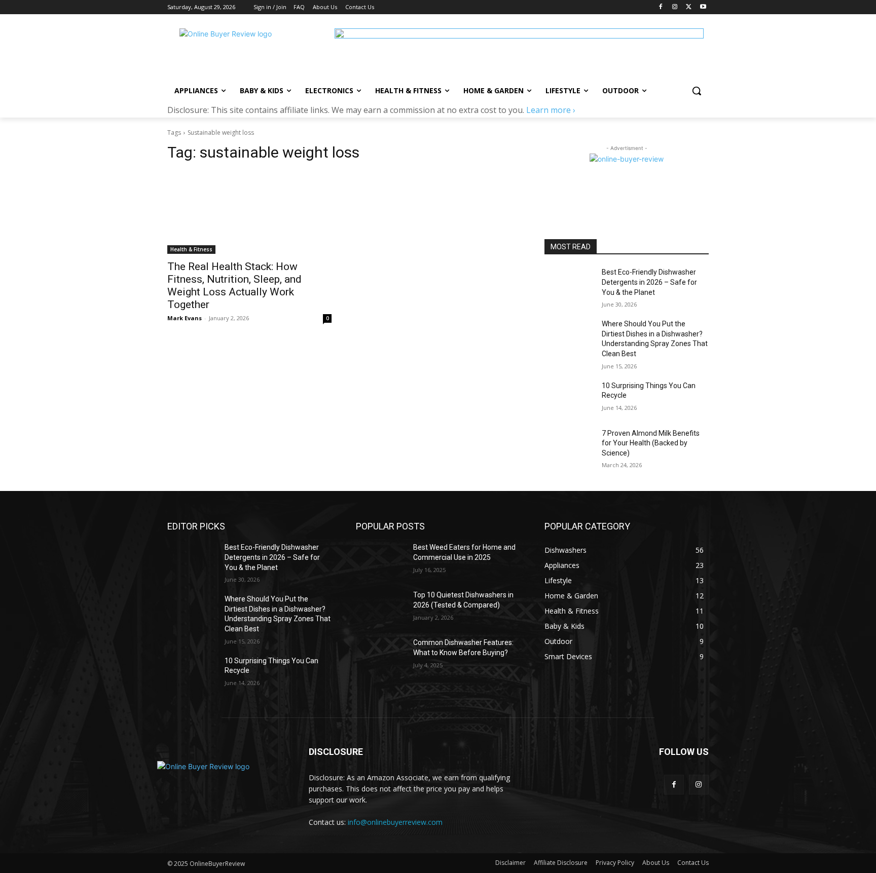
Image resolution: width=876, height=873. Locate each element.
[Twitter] (689, 7)
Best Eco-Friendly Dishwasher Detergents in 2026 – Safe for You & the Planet (649, 282)
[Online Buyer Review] (248, 51)
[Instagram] (675, 7)
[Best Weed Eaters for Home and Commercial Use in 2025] (380, 560)
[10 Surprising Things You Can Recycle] (569, 398)
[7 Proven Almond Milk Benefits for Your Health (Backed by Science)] (569, 446)
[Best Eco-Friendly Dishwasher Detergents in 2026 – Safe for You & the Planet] (569, 285)
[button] (696, 91)
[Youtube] (703, 7)
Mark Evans (184, 318)
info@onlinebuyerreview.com (395, 822)
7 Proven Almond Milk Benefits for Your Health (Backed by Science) (651, 443)
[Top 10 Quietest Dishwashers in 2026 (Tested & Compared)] (380, 607)
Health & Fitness (191, 249)
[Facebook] (661, 7)
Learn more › (550, 110)
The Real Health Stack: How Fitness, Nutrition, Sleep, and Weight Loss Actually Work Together (234, 285)
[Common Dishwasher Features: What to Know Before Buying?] (380, 655)
